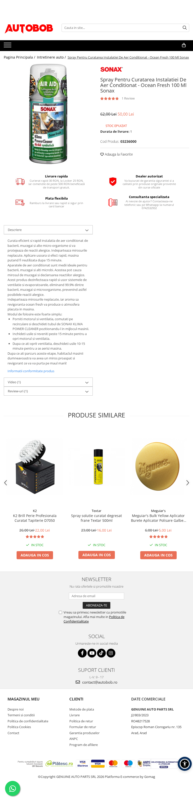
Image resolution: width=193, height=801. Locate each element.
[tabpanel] (48, 114)
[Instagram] (111, 653)
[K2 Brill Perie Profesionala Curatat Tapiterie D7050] (34, 466)
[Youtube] (91, 653)
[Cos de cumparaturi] (183, 45)
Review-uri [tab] (18, 391)
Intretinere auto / (52, 57)
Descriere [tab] (15, 229)
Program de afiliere (83, 744)
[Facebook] (82, 653)
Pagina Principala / (20, 57)
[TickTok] (101, 653)
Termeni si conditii (21, 715)
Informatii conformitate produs (31, 371)
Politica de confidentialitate (28, 721)
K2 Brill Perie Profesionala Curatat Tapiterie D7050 (35, 518)
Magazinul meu (23, 698)
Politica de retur (81, 721)
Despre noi (16, 709)
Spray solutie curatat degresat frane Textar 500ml (96, 518)
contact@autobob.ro (99, 682)
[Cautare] (184, 28)
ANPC (73, 738)
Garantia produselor (84, 733)
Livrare (74, 715)
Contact (13, 733)
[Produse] (8, 46)
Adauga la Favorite (118, 154)
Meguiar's (158, 510)
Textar (96, 510)
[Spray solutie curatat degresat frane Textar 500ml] (96, 467)
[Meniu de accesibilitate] (185, 764)
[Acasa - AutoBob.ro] (29, 27)
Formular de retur (82, 727)
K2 (35, 510)
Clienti (76, 698)
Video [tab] (14, 382)
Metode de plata (81, 709)
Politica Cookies (19, 727)
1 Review (128, 98)
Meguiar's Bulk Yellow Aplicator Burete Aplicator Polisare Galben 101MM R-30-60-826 (158, 518)
